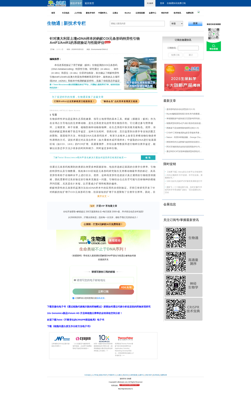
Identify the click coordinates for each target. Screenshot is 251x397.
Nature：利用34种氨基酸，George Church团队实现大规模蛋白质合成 (196, 137)
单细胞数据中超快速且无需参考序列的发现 (185, 118)
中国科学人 (102, 13)
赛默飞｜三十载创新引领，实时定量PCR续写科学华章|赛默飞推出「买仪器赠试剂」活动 (184, 189)
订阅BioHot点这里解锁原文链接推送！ (74, 101)
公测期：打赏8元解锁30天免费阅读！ (103, 224)
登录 (162, 3)
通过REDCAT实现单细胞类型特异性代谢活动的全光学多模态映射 (194, 151)
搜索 (195, 23)
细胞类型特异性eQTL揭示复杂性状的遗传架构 (186, 123)
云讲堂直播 (140, 13)
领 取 (148, 158)
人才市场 (78, 13)
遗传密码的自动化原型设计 (178, 109)
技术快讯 (177, 13)
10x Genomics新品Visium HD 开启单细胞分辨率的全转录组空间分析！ (84, 313)
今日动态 (65, 13)
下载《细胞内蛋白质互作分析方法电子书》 (69, 326)
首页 (53, 13)
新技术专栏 (90, 13)
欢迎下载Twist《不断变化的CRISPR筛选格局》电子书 (75, 319)
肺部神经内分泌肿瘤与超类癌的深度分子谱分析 (187, 142)
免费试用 (189, 13)
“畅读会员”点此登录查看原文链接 (120, 101)
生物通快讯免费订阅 (176, 3)
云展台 (115, 13)
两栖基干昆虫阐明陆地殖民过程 (180, 128)
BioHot (128, 13)
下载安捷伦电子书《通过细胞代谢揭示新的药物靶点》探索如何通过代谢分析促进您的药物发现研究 (99, 306)
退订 (191, 55)
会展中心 (152, 13)
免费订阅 (175, 55)
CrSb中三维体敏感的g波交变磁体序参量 (183, 133)
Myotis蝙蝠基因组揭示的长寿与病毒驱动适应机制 (187, 114)
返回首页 (89, 3)
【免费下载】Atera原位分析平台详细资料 (184, 172)
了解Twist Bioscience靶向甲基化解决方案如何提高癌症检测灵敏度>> (90, 157)
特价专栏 (165, 13)
